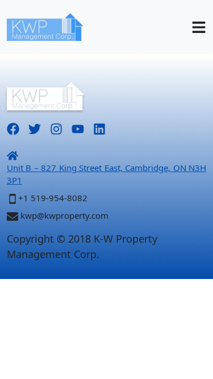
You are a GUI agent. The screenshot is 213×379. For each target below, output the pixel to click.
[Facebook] (13, 127)
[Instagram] (56, 127)
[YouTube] (78, 127)
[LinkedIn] (99, 127)
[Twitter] (34, 127)
